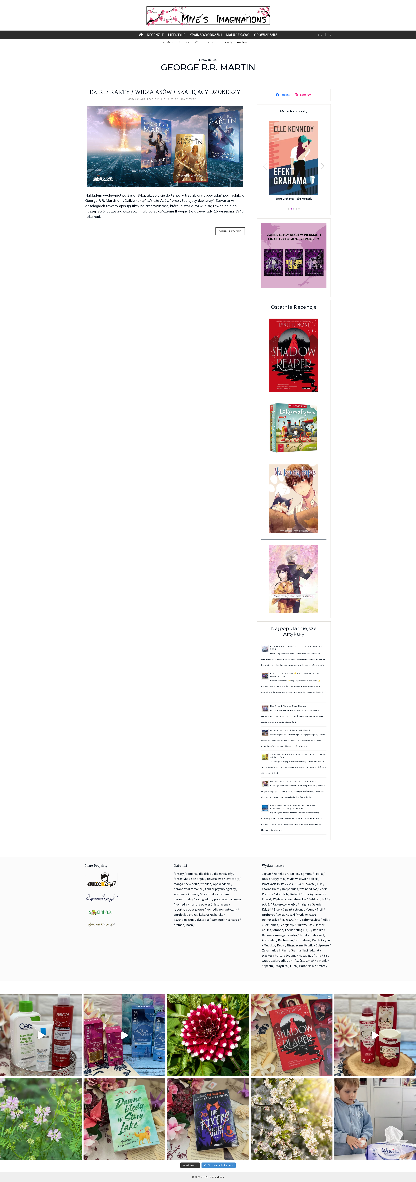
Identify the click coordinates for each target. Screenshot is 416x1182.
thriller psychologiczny (220, 889)
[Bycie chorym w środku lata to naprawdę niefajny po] (41, 1119)
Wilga (293, 935)
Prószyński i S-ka (273, 884)
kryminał (179, 894)
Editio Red (317, 935)
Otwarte (309, 884)
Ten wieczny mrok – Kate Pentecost (294, 198)
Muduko (269, 945)
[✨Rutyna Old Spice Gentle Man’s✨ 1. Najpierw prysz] (375, 1035)
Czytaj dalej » (318, 665)
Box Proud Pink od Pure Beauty (288, 706)
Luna (293, 966)
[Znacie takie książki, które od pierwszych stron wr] (291, 1035)
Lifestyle (176, 35)
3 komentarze (187, 99)
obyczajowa (215, 879)
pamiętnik (218, 920)
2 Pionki (322, 961)
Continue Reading (230, 231)
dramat (179, 925)
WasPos (267, 955)
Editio (326, 920)
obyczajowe (196, 909)
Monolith (281, 894)
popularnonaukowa (227, 899)
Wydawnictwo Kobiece (302, 879)
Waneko (278, 874)
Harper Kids (290, 889)
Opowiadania (265, 35)
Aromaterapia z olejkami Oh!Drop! (290, 730)
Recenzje (155, 35)
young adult (203, 899)
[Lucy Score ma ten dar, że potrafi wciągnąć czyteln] (124, 1119)
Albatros (293, 874)
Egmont (306, 874)
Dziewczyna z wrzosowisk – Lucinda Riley (294, 781)
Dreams (291, 955)
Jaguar (266, 874)
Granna (296, 950)
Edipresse (322, 945)
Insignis (304, 904)
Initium (283, 950)
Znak (276, 909)
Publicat (314, 899)
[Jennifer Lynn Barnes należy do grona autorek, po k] (208, 1119)
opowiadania (222, 884)
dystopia (203, 920)
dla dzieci (205, 874)
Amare (321, 966)
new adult (192, 884)
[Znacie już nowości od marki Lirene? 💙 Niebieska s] (124, 1035)
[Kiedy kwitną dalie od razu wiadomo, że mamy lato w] (208, 1035)
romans (191, 874)
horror (194, 904)
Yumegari (281, 935)
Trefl (320, 909)
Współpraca (204, 42)
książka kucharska (211, 915)
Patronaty (225, 42)
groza (193, 915)
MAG (325, 899)
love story (232, 879)
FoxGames (271, 925)
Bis (325, 955)
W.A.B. (266, 904)
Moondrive (302, 940)
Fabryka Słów (311, 920)
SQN (308, 930)
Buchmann (285, 940)
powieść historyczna (214, 904)
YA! (297, 920)
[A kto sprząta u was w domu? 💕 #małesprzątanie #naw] (375, 1119)
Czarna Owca (271, 889)
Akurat (314, 950)
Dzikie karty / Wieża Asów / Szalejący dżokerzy (165, 92)
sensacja (233, 920)
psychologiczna (184, 920)
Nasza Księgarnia (273, 879)
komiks (193, 894)
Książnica (281, 966)
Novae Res (306, 955)
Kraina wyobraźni (206, 35)
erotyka (211, 894)
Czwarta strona (293, 909)
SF (201, 894)
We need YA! (308, 889)
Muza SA (287, 920)
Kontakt (184, 42)
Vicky (131, 99)
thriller (206, 884)
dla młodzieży (223, 874)
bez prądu (198, 879)
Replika (318, 930)
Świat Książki (286, 915)
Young (310, 909)
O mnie (168, 42)
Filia (320, 884)
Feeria (318, 874)
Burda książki (321, 940)
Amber (278, 930)
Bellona (267, 935)
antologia (180, 915)
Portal (279, 955)
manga (178, 884)
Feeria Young (293, 930)
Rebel (294, 894)
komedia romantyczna (221, 909)
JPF (291, 961)
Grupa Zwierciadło (274, 961)
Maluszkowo (238, 35)
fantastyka (181, 879)
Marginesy (287, 925)
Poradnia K (306, 966)
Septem (267, 966)
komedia (181, 904)
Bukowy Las (304, 925)
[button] (322, 166)
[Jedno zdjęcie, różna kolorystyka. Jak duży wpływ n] (291, 1119)
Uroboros (268, 915)
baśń (189, 925)
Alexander (269, 940)
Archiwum (245, 42)
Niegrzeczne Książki (300, 945)
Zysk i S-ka (294, 884)
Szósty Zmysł (305, 961)
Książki (141, 99)
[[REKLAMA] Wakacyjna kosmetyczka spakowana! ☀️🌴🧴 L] (41, 1035)
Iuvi (305, 950)
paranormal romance (188, 889)
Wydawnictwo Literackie (289, 899)
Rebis (281, 945)
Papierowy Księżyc (284, 904)
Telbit (303, 935)
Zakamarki (269, 950)
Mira (318, 955)
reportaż (179, 909)
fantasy (179, 874)
